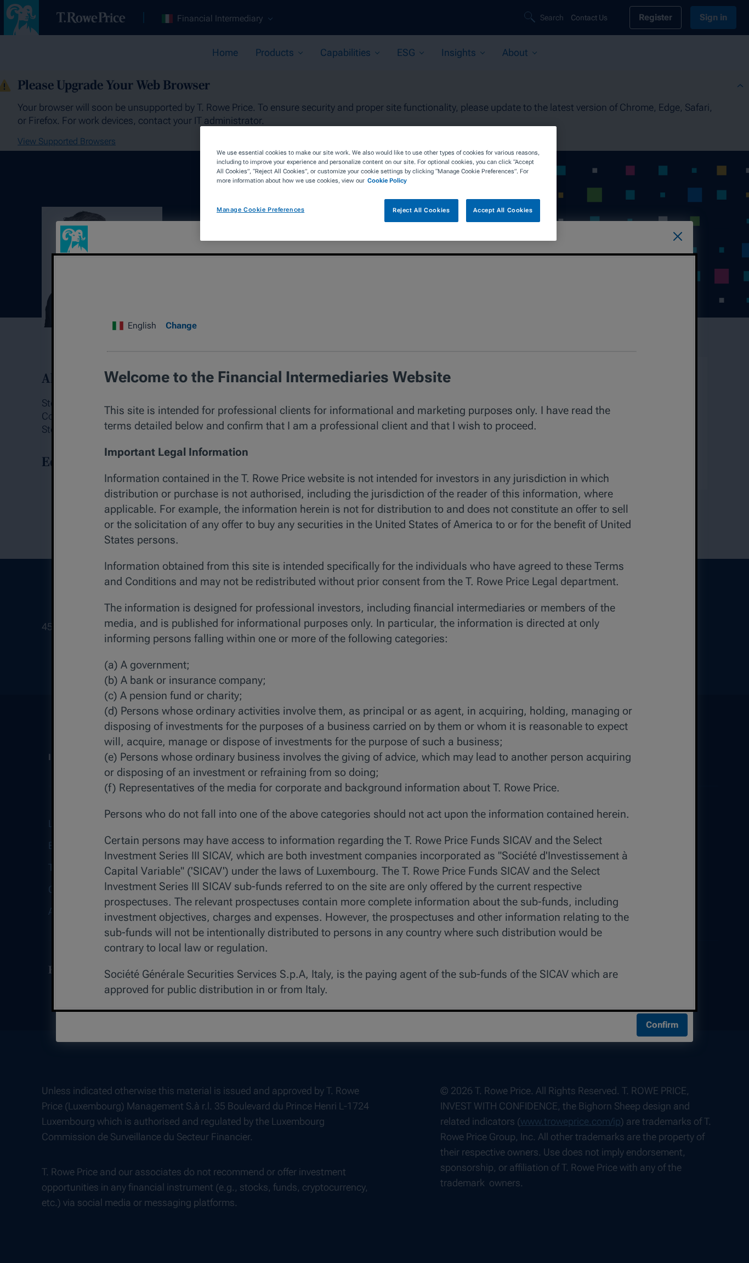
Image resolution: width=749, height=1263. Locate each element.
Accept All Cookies (502, 210)
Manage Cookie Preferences (260, 210)
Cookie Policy (387, 180)
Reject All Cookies (421, 210)
